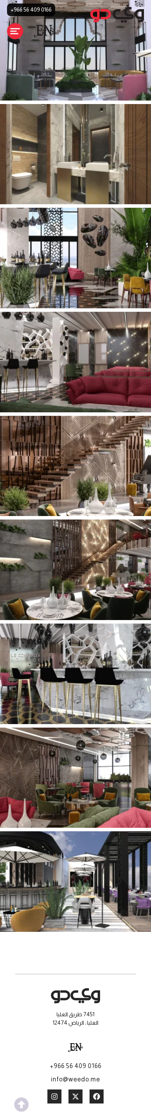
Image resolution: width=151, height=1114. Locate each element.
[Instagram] (54, 1096)
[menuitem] (75, 1047)
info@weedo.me (75, 1079)
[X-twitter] (75, 1096)
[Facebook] (97, 1096)
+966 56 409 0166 (75, 1066)
